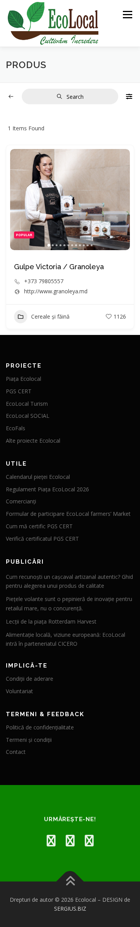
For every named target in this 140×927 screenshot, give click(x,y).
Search (75, 96)
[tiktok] (89, 840)
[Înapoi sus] (70, 881)
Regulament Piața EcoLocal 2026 (47, 489)
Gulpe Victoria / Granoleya (59, 267)
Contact (16, 751)
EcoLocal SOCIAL (27, 415)
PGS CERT (19, 391)
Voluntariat (19, 691)
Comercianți (21, 501)
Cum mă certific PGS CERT (39, 526)
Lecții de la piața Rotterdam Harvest (51, 621)
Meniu (127, 14)
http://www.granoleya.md (56, 291)
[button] (20, 199)
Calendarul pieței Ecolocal (38, 476)
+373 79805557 (43, 281)
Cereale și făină (50, 316)
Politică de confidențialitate (40, 727)
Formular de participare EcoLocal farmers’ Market (68, 513)
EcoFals (15, 428)
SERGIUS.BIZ (70, 908)
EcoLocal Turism (27, 403)
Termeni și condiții (29, 739)
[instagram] (70, 840)
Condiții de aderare (29, 678)
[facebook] (51, 840)
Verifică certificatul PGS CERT (42, 538)
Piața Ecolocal (23, 378)
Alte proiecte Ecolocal (33, 440)
